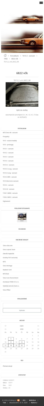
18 (11, 345)
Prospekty (6, 137)
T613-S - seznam (8, 185)
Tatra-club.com (7, 245)
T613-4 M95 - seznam (10, 177)
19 (16, 345)
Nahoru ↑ (34, 403)
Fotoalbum (14, 56)
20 (22, 345)
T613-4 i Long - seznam (10, 169)
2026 (21, 329)
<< (5, 326)
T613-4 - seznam (8, 161)
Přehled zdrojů (7, 366)
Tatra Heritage (7, 266)
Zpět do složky (22, 110)
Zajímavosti (6, 201)
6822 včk (14, 59)
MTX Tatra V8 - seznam (10, 133)
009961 (22, 221)
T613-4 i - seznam (8, 165)
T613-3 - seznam (8, 157)
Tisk (4, 403)
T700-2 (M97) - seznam (10, 197)
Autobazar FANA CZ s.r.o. (11, 282)
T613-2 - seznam (28, 56)
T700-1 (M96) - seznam (10, 193)
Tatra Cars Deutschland (10, 278)
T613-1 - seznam (8, 149)
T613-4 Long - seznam (10, 173)
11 (11, 342)
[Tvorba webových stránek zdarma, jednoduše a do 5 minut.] (18, 400)
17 (5, 345)
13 (22, 342)
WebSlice (32, 400)
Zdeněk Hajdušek (8, 254)
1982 (6, 59)
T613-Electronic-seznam (10, 181)
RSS (24, 400)
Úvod (5, 55)
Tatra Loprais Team (9, 250)
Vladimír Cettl (7, 270)
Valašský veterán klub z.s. (11, 286)
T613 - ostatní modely (10, 141)
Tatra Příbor (6, 290)
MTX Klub (6, 274)
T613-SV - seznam (8, 189)
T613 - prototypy (8, 145)
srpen (22, 326)
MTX (4, 262)
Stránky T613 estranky (10, 258)
